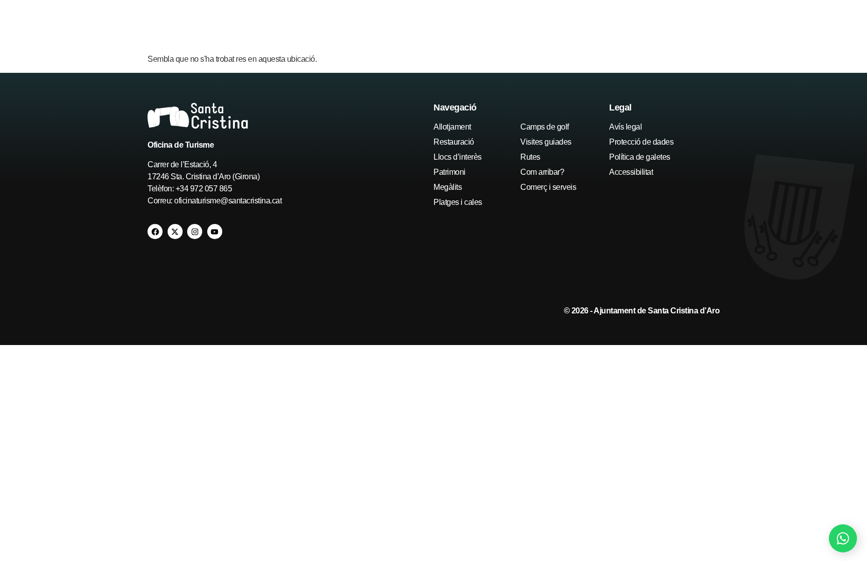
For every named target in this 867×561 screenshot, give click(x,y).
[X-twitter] (175, 231)
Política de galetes (639, 157)
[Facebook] (155, 231)
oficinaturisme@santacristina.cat (227, 200)
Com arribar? (542, 172)
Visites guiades (545, 142)
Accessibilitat (631, 172)
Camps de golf (544, 127)
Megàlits (448, 187)
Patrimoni (450, 172)
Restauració (454, 142)
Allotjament (452, 127)
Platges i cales (458, 202)
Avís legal (625, 127)
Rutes (530, 157)
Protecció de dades (641, 142)
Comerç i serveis (548, 187)
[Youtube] (214, 231)
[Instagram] (194, 231)
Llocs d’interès (458, 157)
